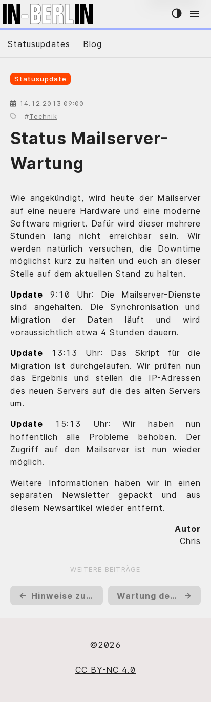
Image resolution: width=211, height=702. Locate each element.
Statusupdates (39, 44)
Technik (43, 116)
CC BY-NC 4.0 (105, 670)
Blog (92, 44)
